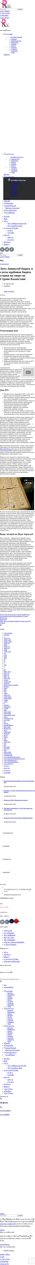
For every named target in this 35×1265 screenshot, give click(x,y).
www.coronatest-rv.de (10, 760)
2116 (5, 658)
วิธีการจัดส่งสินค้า (9, 940)
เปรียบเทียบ (7, 1091)
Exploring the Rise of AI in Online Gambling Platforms (18, 818)
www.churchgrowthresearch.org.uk (14, 759)
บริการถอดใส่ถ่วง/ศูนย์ (14, 226)
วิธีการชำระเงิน (9, 937)
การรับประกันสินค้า (10, 944)
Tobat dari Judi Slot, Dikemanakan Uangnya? (16, 800)
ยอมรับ (2, 1230)
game (5, 710)
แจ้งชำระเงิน (8, 930)
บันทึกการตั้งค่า (5, 1254)
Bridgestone (16, 41)
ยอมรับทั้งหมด (4, 1244)
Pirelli (13, 52)
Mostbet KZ (7, 728)
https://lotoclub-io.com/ (7, 449)
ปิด (1, 625)
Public (5, 740)
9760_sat (6, 673)
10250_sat (7, 646)
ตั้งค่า (28, 1226)
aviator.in (6, 683)
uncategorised (8, 753)
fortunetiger (7, 707)
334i (5, 665)
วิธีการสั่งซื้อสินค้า (10, 935)
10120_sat (7, 638)
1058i (5, 650)
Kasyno (6, 723)
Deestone (14, 39)
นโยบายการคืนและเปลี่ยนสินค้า (14, 942)
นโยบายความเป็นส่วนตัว (12, 961)
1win (5, 655)
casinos (6, 700)
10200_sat (7, 643)
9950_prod (7, 678)
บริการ (6, 952)
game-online (7, 713)
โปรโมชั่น (10, 233)
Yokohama (14, 51)
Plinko (6, 737)
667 (5, 670)
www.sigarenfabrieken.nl (11, 762)
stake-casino (7, 752)
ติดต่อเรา (7, 957)
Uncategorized (4, 264)
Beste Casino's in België (11, 685)
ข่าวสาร (10, 230)
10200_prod (7, 640)
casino (5, 693)
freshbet (6, 708)
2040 (5, 656)
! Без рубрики (8, 633)
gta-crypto (7, 720)
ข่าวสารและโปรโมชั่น (11, 959)
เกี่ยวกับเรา (7, 954)
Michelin (13, 44)
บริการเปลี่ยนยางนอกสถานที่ (16, 223)
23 (4, 660)
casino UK (7, 695)
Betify (5, 688)
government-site (8, 718)
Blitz (5, 690)
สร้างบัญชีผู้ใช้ (4, 1114)
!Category (7, 635)
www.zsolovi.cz (8, 764)
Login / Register (8, 1093)
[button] (6, 54)
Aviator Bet (7, 681)
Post (5, 738)
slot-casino (7, 747)
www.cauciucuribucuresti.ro (12, 757)
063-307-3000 (4, 907)
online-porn (7, 732)
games (5, 717)
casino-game (7, 697)
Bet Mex (6, 687)
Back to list (3, 619)
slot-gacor (7, 748)
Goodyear (14, 49)
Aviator (6, 680)
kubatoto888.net (8, 725)
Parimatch (7, 733)
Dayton (13, 46)
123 (5, 653)
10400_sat (7, 648)
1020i (5, 645)
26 (4, 661)
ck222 (5, 702)
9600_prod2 (7, 671)
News (5, 730)
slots (5, 750)
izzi (5, 722)
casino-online (8, 698)
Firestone (14, 47)
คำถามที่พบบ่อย (9, 933)
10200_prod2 (8, 641)
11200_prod (7, 651)
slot (5, 745)
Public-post (7, 742)
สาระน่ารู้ (10, 240)
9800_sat (6, 675)
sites (5, 743)
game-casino (7, 712)
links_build (7, 727)
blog (5, 692)
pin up (5, 735)
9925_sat (6, 676)
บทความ (10, 237)
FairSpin (6, 705)
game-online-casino (9, 715)
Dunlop (14, 42)
